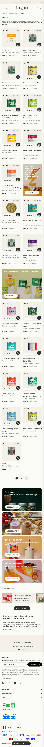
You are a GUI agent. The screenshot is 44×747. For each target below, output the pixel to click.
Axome (15, 731)
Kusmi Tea (4, 13)
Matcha (9, 255)
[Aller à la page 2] (26, 478)
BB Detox (10, 150)
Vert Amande (32, 429)
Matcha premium (29, 50)
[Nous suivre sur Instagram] (9, 683)
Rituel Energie (7, 50)
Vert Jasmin (31, 83)
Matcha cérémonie (8, 83)
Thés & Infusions (13, 13)
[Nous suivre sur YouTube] (15, 683)
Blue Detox (10, 358)
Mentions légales (6, 743)
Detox (8, 220)
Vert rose (10, 323)
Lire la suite (7, 629)
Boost (9, 393)
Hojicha (4, 463)
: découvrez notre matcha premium (22, 2)
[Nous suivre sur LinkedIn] (20, 683)
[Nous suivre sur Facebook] (3, 683)
